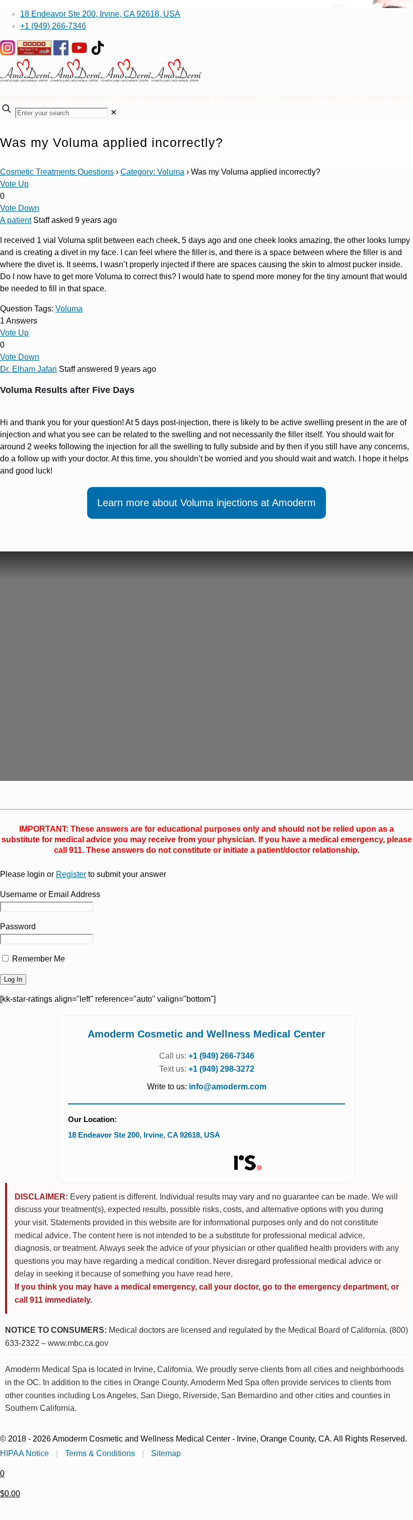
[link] (113, 112)
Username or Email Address (50, 894)
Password (18, 926)
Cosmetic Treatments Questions (57, 172)
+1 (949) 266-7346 (53, 26)
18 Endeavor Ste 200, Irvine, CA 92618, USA (100, 14)
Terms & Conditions (100, 1453)
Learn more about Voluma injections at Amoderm (206, 502)
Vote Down (19, 208)
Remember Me (37, 958)
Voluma (69, 308)
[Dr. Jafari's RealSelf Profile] (247, 1163)
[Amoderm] (100, 79)
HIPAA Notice (24, 1453)
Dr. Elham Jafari (28, 369)
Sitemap (166, 1453)
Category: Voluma (152, 172)
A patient (15, 220)
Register (71, 874)
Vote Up (14, 184)
